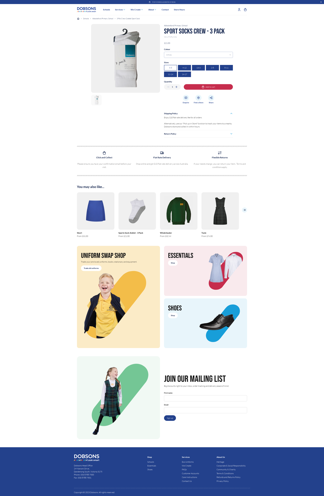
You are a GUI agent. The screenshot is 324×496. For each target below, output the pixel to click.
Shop (173, 263)
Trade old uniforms (91, 268)
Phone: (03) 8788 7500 (84, 474)
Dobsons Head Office (83, 465)
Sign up (170, 418)
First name (168, 393)
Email (166, 405)
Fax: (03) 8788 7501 (82, 477)
